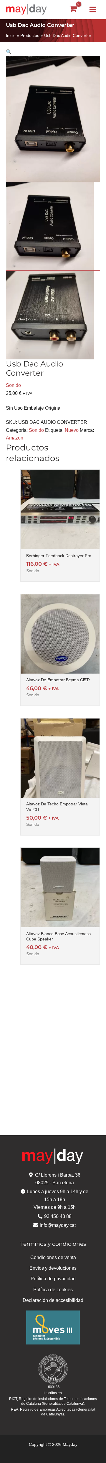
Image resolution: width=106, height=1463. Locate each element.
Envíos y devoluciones (53, 1268)
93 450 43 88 (58, 1216)
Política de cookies (53, 1289)
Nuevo (72, 430)
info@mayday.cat (58, 1225)
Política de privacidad (53, 1278)
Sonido (13, 385)
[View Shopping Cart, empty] (73, 9)
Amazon (14, 437)
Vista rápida (60, 543)
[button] (53, 52)
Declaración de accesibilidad (53, 1300)
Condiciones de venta (53, 1257)
